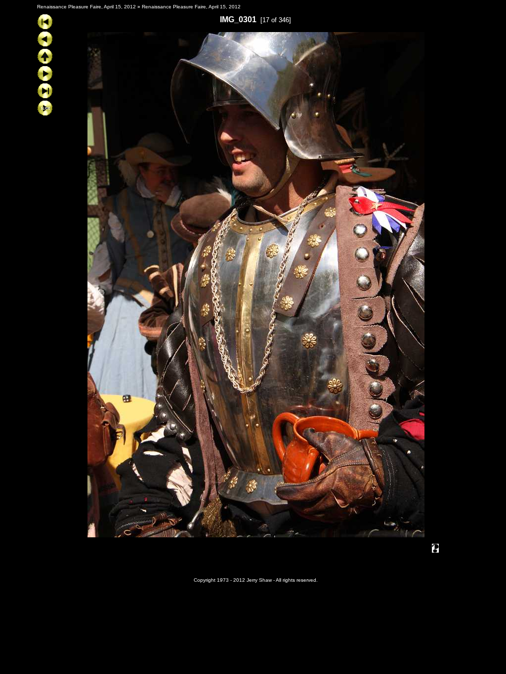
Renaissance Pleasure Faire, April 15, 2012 (86, 6)
